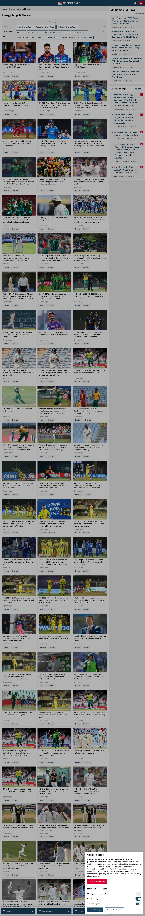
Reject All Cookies (114, 910)
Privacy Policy (109, 869)
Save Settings (95, 910)
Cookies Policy (93, 869)
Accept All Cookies (97, 881)
